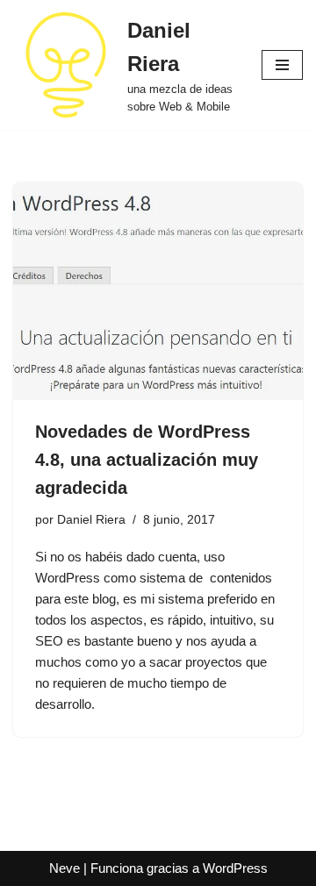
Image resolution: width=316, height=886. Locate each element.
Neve (64, 868)
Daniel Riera (91, 519)
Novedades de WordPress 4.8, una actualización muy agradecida (146, 459)
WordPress (235, 868)
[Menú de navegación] (282, 65)
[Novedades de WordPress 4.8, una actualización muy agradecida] (158, 291)
